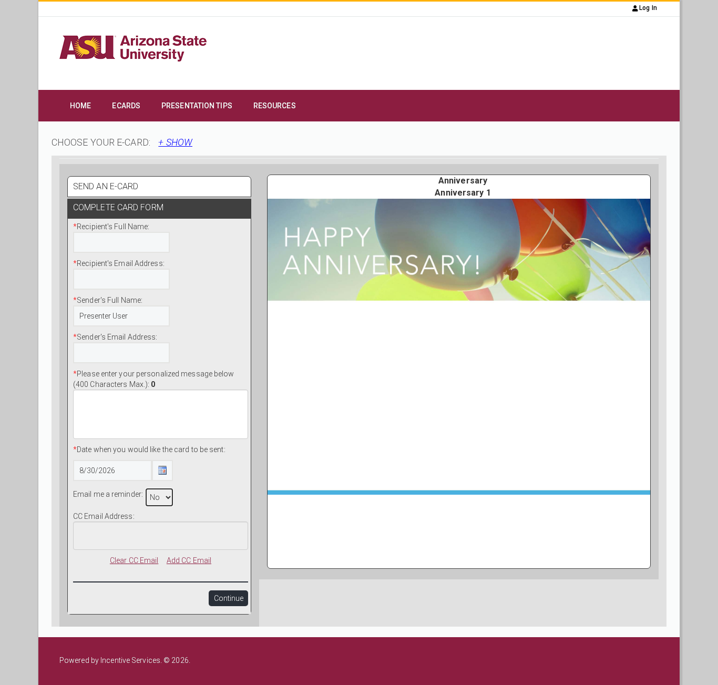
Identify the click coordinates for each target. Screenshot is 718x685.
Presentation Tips (196, 105)
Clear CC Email (134, 560)
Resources (274, 105)
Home (80, 105)
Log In (647, 8)
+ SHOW (175, 142)
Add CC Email (189, 560)
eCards (126, 105)
